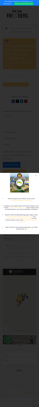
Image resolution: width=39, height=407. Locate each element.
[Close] (35, 175)
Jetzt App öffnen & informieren (23, 4)
